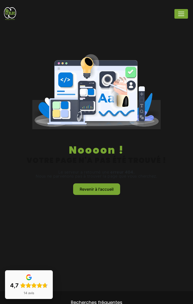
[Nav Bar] (181, 14)
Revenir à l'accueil (97, 189)
